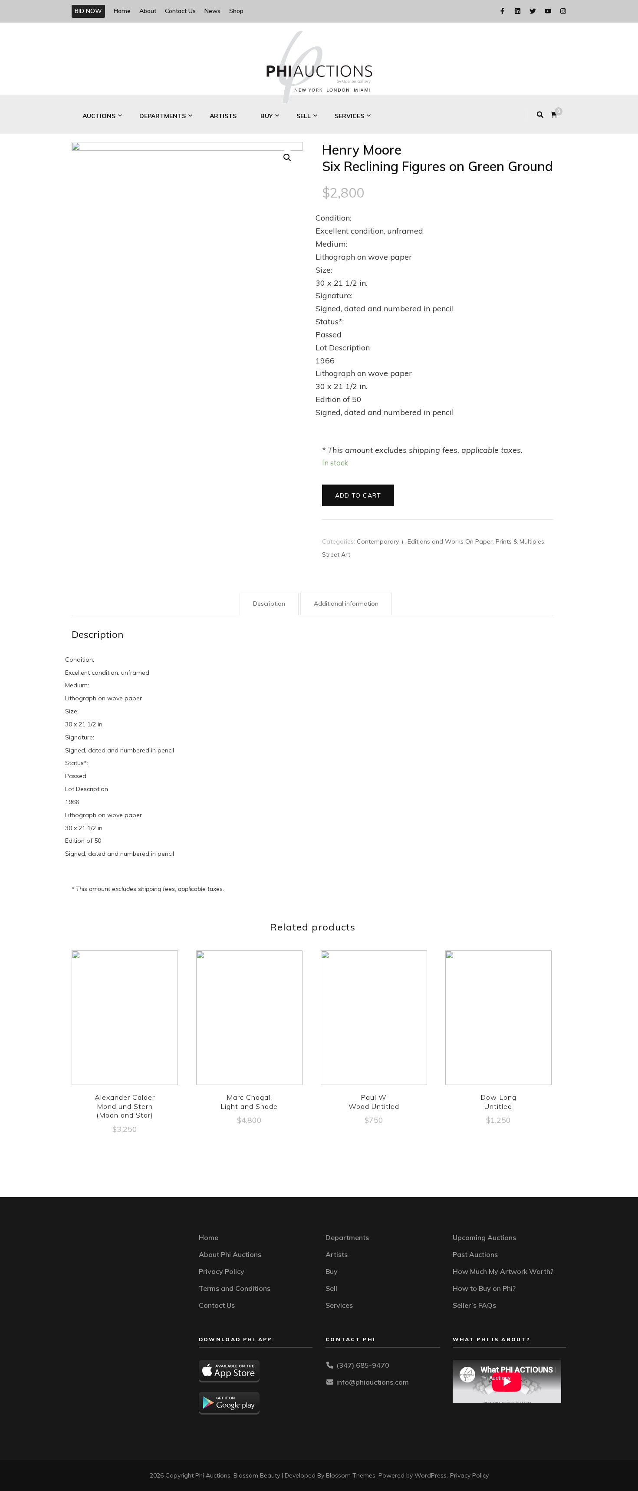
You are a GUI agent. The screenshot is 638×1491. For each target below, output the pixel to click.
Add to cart (358, 495)
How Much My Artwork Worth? (503, 1271)
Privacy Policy (221, 1271)
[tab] (269, 604)
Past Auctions (475, 1254)
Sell (303, 116)
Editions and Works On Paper (450, 541)
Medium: (331, 244)
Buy (266, 116)
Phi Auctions (212, 1475)
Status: (330, 322)
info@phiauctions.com (372, 1382)
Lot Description (343, 348)
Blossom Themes (350, 1475)
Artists (223, 116)
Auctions (98, 116)
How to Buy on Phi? (484, 1288)
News (212, 11)
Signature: (334, 295)
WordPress (430, 1475)
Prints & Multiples (520, 541)
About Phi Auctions (230, 1254)
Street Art (336, 554)
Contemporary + (381, 541)
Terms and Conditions (234, 1288)
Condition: (333, 218)
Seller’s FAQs (474, 1305)
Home (122, 11)
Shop (236, 11)
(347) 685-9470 (362, 1365)
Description (269, 603)
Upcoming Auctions (484, 1237)
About (147, 11)
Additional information (346, 603)
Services (349, 116)
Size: (324, 270)
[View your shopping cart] (554, 115)
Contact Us (180, 11)
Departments (162, 116)
